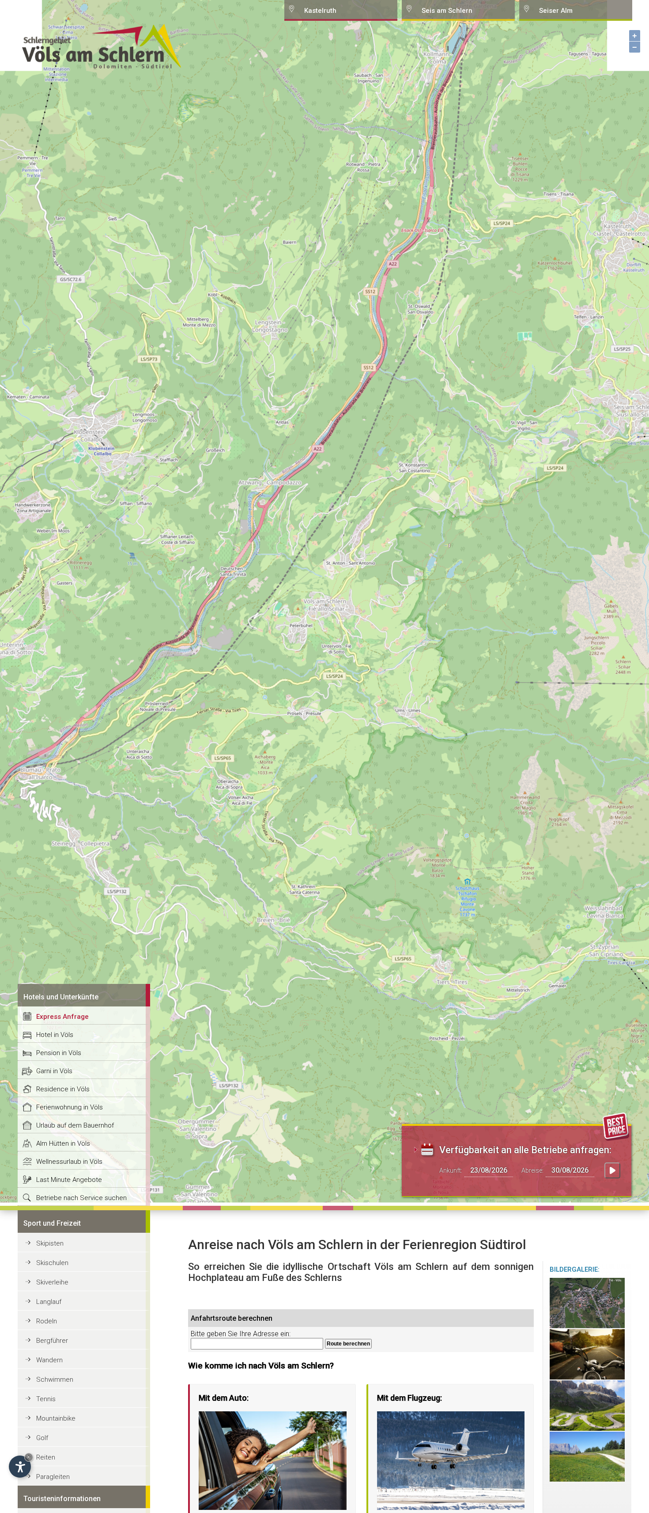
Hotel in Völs (54, 1035)
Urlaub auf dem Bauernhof (75, 1125)
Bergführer (52, 1341)
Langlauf (48, 1302)
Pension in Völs (58, 1053)
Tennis (46, 1399)
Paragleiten (53, 1477)
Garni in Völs (54, 1071)
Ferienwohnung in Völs (69, 1107)
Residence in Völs (63, 1089)
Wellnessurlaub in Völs (69, 1162)
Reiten (45, 1457)
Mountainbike (55, 1418)
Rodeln (46, 1321)
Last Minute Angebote (69, 1180)
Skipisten (50, 1243)
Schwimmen (54, 1379)
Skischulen (52, 1263)
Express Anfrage (62, 1017)
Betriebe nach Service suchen (81, 1198)
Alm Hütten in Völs (63, 1143)
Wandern (49, 1360)
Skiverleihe (52, 1282)
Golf (42, 1438)
